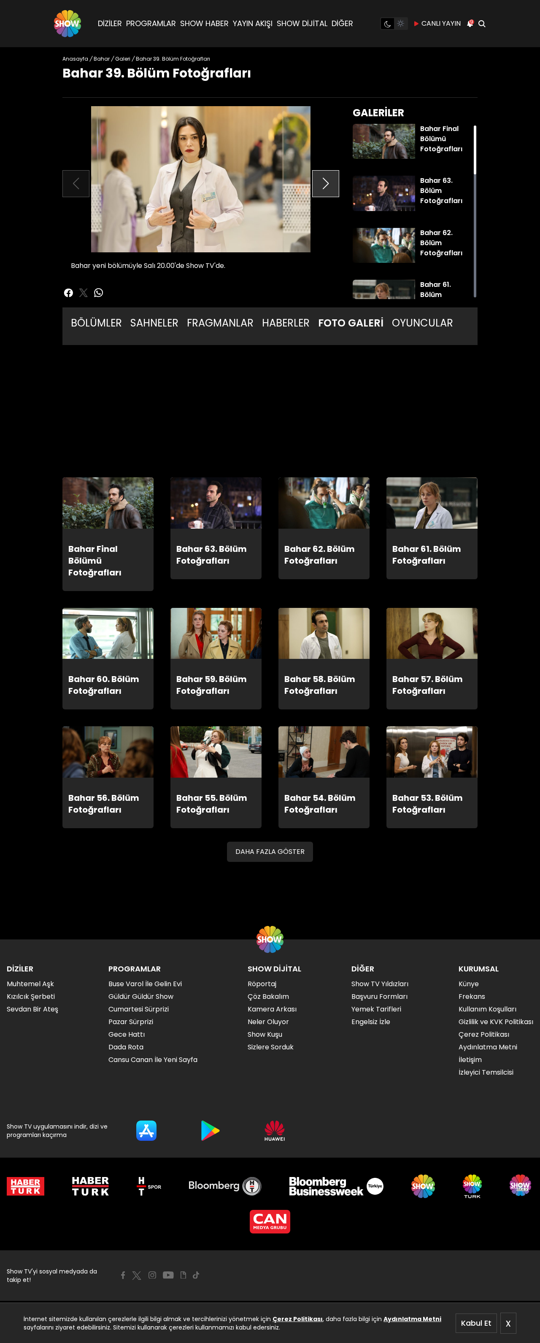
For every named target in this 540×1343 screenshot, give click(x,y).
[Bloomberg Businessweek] (336, 1186)
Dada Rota (125, 1047)
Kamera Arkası (272, 1009)
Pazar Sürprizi (130, 1022)
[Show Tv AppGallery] (274, 1131)
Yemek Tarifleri (376, 1009)
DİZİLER (110, 23)
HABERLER (286, 323)
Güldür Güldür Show (140, 996)
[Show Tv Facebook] (123, 1275)
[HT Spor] (149, 1186)
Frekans (472, 996)
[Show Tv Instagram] (152, 1275)
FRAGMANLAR (220, 323)
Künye (469, 984)
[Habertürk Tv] (90, 1186)
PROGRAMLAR (151, 23)
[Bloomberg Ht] (225, 1186)
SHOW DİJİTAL (302, 23)
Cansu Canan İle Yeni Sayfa (152, 1060)
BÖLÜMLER (96, 323)
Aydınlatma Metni (412, 1319)
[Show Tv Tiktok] (196, 1275)
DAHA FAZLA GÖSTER (270, 851)
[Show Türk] (472, 1186)
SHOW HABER (204, 23)
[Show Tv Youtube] (168, 1275)
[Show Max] (521, 1186)
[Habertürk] (25, 1186)
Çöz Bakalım (268, 996)
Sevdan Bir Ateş (32, 1009)
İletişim (470, 1060)
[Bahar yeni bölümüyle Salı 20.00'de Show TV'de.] (201, 179)
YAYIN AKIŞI (253, 23)
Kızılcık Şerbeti (31, 996)
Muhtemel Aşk (30, 984)
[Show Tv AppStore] (146, 1131)
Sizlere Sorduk (271, 1047)
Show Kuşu (265, 1034)
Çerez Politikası (298, 1319)
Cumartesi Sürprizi (138, 1009)
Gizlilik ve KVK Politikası (496, 1022)
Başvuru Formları (379, 996)
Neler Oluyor (268, 1022)
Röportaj (262, 984)
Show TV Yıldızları (379, 984)
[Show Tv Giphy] (183, 1275)
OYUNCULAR (422, 323)
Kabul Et (476, 1323)
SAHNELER (154, 323)
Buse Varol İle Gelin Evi (145, 984)
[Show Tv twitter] (83, 293)
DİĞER (342, 23)
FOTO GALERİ (350, 323)
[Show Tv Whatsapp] (99, 293)
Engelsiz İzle (370, 1022)
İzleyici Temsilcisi (486, 1072)
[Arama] (482, 23)
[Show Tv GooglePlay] (210, 1131)
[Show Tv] (67, 23)
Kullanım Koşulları (487, 1009)
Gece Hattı (126, 1034)
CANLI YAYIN (441, 23)
